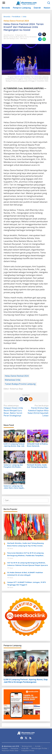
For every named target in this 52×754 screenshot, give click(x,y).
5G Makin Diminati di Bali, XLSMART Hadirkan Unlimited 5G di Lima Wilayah (25, 574)
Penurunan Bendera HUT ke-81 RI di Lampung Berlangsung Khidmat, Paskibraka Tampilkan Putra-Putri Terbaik (25, 554)
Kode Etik (25, 748)
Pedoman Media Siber (10, 750)
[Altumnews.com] (26, 3)
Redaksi (5, 748)
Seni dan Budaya (9, 38)
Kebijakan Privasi (27, 750)
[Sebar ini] (40, 34)
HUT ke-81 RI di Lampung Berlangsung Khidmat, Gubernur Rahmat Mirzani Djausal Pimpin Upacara (27, 564)
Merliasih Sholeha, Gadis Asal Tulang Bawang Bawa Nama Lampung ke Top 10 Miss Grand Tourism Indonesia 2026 (37, 466)
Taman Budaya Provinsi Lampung (20, 384)
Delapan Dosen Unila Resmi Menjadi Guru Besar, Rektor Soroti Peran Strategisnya (13, 410)
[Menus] (4, 3)
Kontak (37, 746)
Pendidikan (33, 37)
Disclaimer (15, 748)
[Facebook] (21, 399)
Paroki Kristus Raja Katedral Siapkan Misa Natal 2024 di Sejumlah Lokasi (38, 410)
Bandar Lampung (9, 37)
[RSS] (31, 399)
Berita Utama (24, 37)
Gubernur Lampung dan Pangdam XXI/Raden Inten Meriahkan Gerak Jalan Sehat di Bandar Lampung (13, 466)
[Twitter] (26, 399)
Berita (18, 37)
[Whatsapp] (44, 39)
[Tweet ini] (44, 34)
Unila (17, 38)
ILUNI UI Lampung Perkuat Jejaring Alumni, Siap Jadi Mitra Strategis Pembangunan (14, 445)
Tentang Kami (27, 746)
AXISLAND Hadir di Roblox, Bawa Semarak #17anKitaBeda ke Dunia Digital (37, 445)
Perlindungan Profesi (39, 748)
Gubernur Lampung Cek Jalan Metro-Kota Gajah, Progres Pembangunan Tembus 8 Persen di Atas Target (14, 487)
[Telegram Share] (40, 39)
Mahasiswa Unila (12, 380)
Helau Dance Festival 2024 (16, 20)
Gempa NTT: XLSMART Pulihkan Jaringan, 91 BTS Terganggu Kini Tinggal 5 (26, 583)
